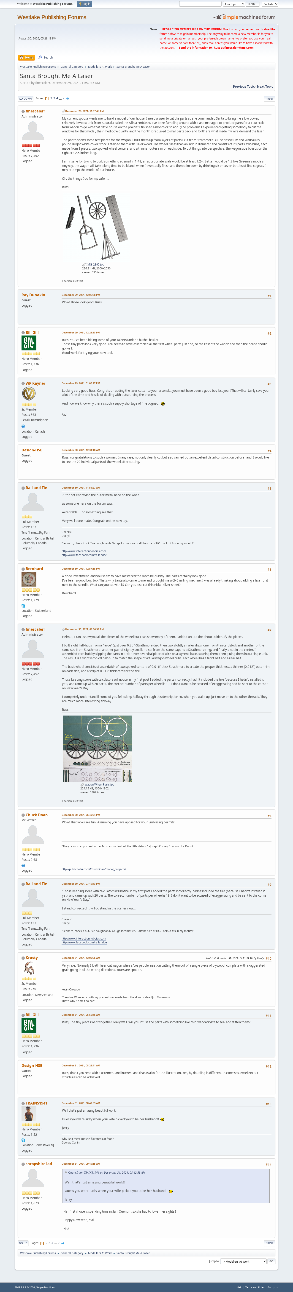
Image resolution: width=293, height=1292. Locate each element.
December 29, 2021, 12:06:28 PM (81, 294)
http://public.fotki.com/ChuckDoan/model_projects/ (94, 869)
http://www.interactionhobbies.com (84, 551)
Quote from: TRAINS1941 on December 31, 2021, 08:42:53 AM (106, 1173)
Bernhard (34, 568)
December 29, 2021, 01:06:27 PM (81, 383)
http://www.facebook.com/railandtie (84, 555)
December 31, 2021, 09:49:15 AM (81, 1163)
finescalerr (35, 111)
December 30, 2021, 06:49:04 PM (81, 815)
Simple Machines (45, 1287)
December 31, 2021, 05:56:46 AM (81, 1014)
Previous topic (244, 86)
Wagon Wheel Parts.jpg (99, 784)
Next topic (265, 86)
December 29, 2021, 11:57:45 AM (84, 111)
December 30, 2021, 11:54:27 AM (81, 487)
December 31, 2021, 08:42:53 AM (81, 1103)
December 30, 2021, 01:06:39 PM (84, 629)
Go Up (23, 1243)
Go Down (25, 98)
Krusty (32, 957)
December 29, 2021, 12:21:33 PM (81, 332)
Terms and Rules (255, 1287)
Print (269, 98)
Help (239, 1287)
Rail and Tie (36, 487)
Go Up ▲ (273, 1287)
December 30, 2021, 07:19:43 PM (81, 883)
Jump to (214, 1261)
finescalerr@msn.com (239, 48)
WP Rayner (35, 383)
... (60, 98)
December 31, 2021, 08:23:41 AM (81, 1065)
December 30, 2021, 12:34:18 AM (81, 450)
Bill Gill (32, 332)
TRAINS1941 (36, 1103)
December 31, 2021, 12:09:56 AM (81, 957)
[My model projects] (23, 865)
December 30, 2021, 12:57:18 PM (81, 568)
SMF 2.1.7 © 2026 (25, 1287)
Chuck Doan (37, 814)
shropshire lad (39, 1163)
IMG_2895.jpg (95, 264)
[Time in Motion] (23, 426)
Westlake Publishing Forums (51, 17)
